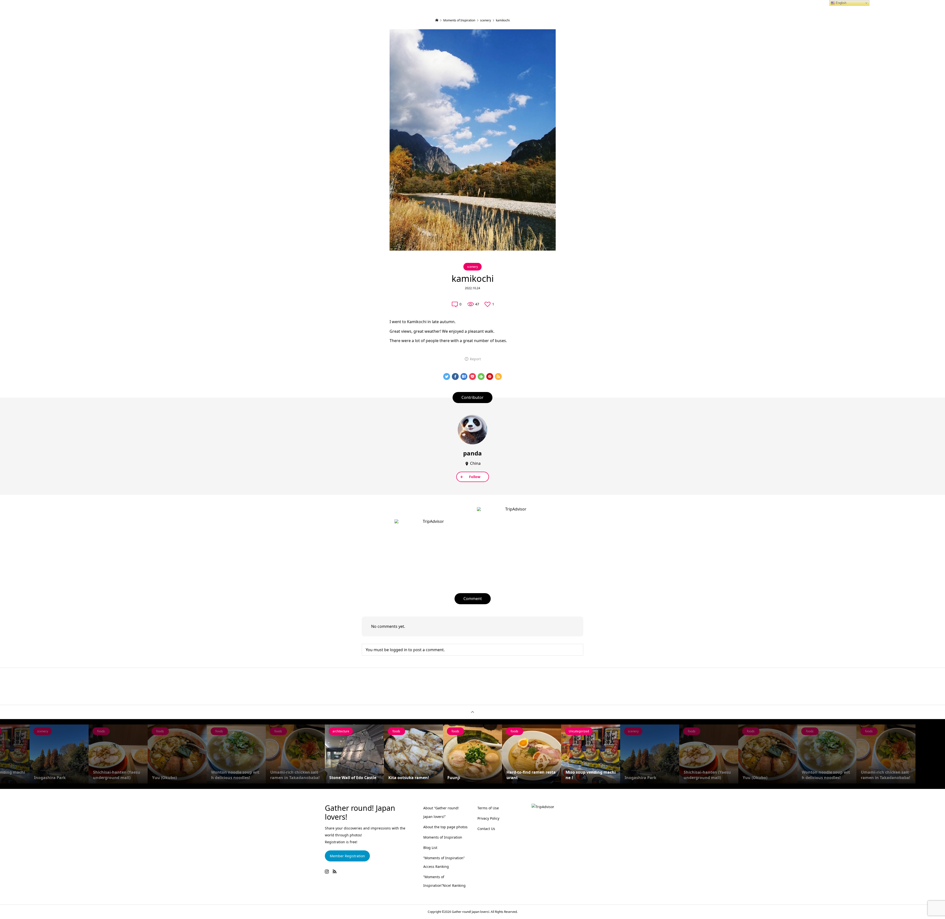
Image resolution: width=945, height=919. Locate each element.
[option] (59, 753)
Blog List (430, 847)
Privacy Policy (488, 818)
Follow (474, 476)
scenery (472, 267)
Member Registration (347, 856)
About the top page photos (445, 827)
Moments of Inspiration (442, 837)
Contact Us (486, 828)
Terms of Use (488, 808)
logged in (398, 649)
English (840, 3)
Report (475, 359)
